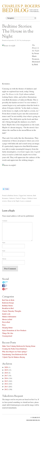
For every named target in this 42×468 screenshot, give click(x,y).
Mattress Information (9, 316)
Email (3, 251)
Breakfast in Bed (8, 308)
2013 (6, 386)
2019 (6, 369)
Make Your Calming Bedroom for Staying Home (18, 346)
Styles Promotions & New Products (14, 330)
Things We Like (7, 333)
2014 (6, 383)
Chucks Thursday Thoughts (11, 311)
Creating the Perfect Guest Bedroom (14, 348)
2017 (6, 375)
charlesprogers (26, 40)
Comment (4, 221)
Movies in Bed (7, 319)
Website (4, 259)
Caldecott (12, 198)
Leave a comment (25, 201)
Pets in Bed (6, 322)
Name (3, 242)
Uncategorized (7, 335)
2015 (6, 381)
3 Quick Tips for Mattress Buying (13, 357)
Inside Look (6, 313)
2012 (6, 389)
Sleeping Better (7, 327)
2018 (6, 372)
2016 (6, 378)
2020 (6, 367)
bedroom (29, 195)
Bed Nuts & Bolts (8, 299)
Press (4, 324)
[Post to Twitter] (5, 189)
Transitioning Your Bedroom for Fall (14, 354)
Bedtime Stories (13, 195)
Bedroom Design (8, 302)
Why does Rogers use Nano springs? (14, 351)
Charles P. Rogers (21, 198)
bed (25, 195)
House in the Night (13, 201)
